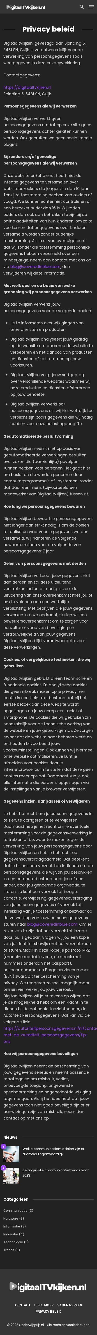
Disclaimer (44, 1305)
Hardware (10, 1218)
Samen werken (69, 1305)
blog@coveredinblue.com (35, 266)
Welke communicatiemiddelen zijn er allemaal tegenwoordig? (53, 1151)
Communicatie (15, 1210)
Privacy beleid (49, 1312)
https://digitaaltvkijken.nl (27, 87)
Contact (23, 1305)
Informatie (11, 1226)
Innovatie (10, 1234)
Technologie (13, 1242)
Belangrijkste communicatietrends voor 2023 (56, 1173)
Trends (8, 1250)
